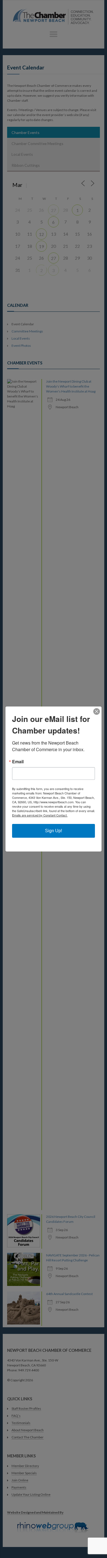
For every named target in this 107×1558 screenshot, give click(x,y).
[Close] (96, 711)
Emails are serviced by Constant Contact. (39, 815)
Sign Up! (53, 830)
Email (18, 761)
